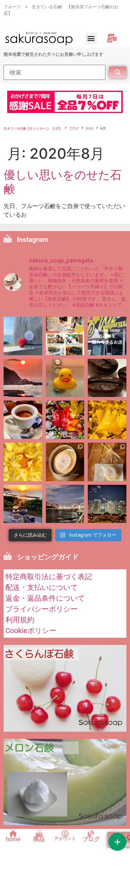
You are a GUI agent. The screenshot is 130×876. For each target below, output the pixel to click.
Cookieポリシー (30, 630)
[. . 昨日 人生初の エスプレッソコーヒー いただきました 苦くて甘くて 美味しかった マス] (23, 420)
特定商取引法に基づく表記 (48, 576)
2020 (90, 128)
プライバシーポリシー (41, 609)
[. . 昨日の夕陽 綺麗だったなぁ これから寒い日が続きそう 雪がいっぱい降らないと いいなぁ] (23, 378)
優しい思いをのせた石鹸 (63, 181)
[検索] (54, 72)
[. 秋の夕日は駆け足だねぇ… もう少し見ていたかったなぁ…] (23, 504)
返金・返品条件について (45, 598)
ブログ (74, 128)
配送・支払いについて (41, 587)
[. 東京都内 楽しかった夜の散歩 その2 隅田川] (65, 504)
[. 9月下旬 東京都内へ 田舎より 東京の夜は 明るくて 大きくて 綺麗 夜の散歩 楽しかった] (107, 504)
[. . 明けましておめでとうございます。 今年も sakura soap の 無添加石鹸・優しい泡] (65, 378)
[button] (91, 38)
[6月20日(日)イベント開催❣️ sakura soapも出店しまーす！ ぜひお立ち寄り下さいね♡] (65, 336)
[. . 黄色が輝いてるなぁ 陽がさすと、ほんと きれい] (107, 420)
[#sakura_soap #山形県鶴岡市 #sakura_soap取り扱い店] (107, 336)
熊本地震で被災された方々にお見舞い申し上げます (53, 54)
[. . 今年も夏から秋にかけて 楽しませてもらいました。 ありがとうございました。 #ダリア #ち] (23, 462)
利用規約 (19, 619)
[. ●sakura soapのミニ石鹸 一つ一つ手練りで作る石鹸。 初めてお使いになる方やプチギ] (107, 462)
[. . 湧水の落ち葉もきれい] (65, 420)
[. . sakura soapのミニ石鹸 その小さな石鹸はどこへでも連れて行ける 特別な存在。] (65, 462)
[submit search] (117, 72)
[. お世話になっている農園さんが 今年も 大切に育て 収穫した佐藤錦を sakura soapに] (23, 336)
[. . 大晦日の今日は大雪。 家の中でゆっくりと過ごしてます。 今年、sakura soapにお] (107, 378)
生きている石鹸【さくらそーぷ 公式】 (33, 128)
